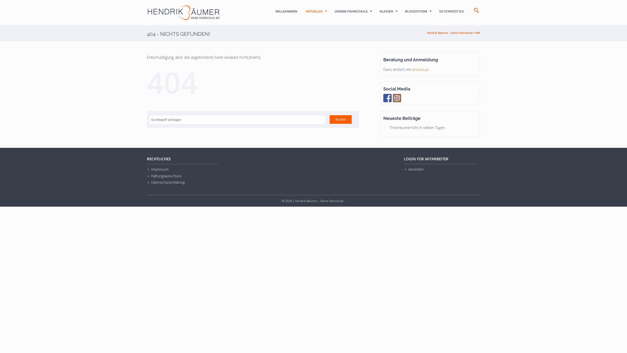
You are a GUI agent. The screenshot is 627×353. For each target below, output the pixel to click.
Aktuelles (314, 11)
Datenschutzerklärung (168, 182)
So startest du (451, 11)
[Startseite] (183, 12)
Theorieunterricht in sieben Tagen (417, 127)
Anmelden (416, 169)
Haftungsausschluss (166, 176)
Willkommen (286, 11)
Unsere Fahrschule (351, 11)
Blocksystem (416, 11)
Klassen (386, 11)
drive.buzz (420, 69)
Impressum (160, 169)
